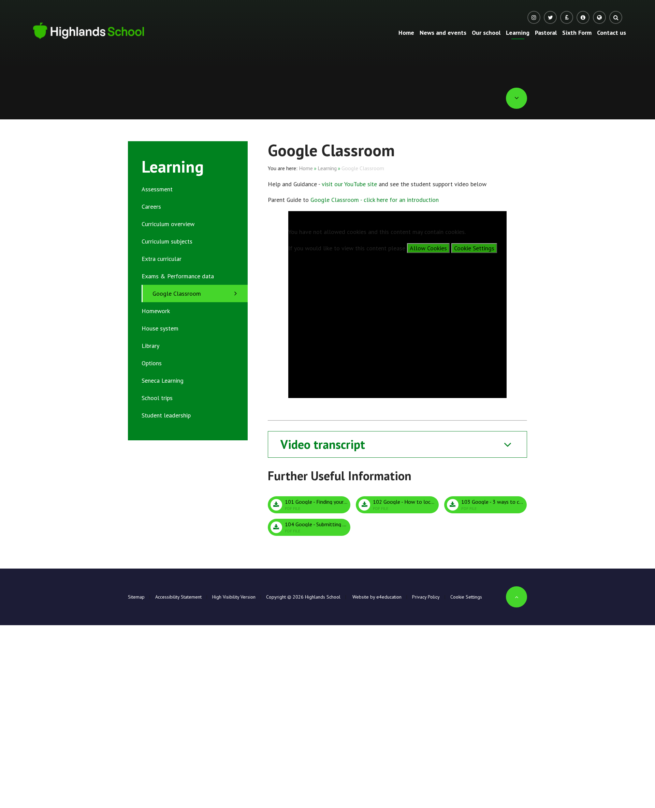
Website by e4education (376, 597)
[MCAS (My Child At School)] (583, 17)
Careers (151, 206)
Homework (156, 311)
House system (160, 328)
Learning (327, 168)
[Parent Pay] (566, 17)
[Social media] (550, 17)
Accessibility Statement (178, 597)
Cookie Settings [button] (466, 597)
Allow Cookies (428, 248)
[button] (599, 17)
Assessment (157, 189)
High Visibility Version (234, 597)
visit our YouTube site (349, 184)
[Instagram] (533, 17)
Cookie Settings (474, 248)
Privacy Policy (426, 597)
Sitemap (136, 597)
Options (152, 363)
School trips (157, 398)
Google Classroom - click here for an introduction (374, 200)
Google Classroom (362, 168)
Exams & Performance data (178, 276)
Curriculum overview (168, 224)
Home (306, 168)
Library (150, 346)
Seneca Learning (163, 380)
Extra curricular (161, 259)
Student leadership (166, 415)
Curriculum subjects (167, 241)
